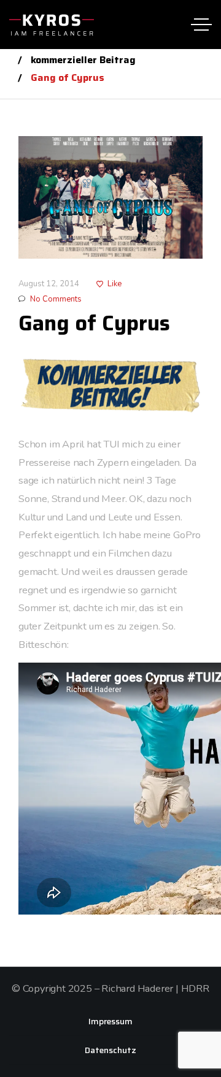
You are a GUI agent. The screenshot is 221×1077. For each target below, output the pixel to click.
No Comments (56, 299)
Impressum (110, 1021)
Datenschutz (110, 1050)
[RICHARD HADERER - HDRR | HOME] (51, 24)
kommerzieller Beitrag (83, 59)
